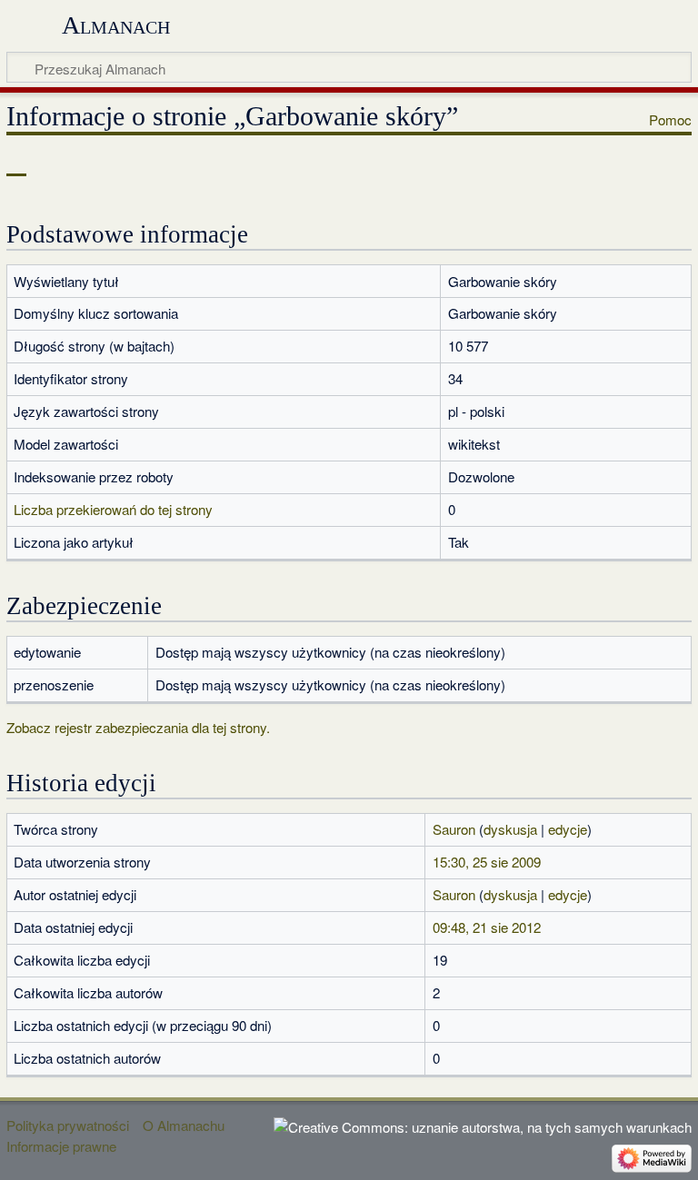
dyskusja (510, 828)
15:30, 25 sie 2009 (487, 861)
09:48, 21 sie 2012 (487, 927)
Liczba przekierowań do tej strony (113, 509)
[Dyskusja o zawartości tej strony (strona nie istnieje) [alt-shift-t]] (57, 163)
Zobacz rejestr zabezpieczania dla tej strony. (138, 727)
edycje (567, 828)
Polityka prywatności (67, 1125)
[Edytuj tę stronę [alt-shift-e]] (601, 163)
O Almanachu (183, 1125)
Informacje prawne (61, 1145)
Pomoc (670, 120)
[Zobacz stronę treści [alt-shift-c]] (16, 163)
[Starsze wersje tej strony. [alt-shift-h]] (634, 163)
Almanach (116, 25)
